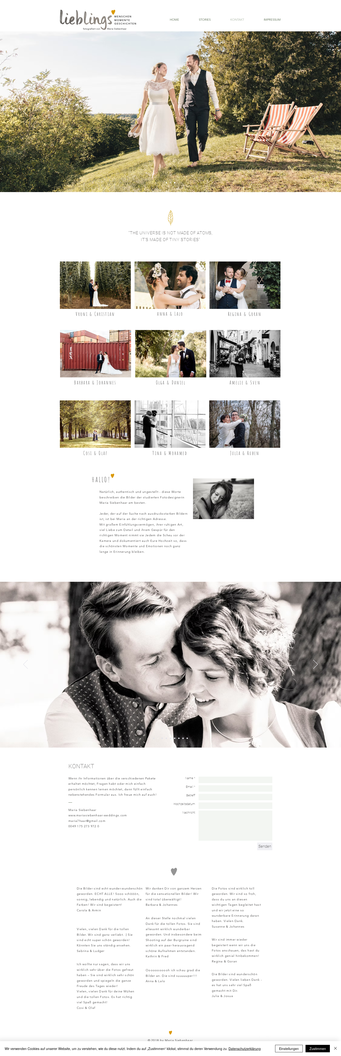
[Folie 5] (170, 738)
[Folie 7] (179, 738)
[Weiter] (315, 112)
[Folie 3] (174, 182)
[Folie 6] (174, 738)
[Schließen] (335, 1048)
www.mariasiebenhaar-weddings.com (97, 815)
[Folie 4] (166, 738)
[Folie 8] (183, 738)
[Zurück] (25, 112)
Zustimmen (317, 1048)
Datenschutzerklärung (244, 1048)
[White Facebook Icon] (257, 1038)
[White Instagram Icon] (269, 1038)
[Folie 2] (170, 182)
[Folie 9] (187, 738)
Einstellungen (289, 1048)
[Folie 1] (166, 182)
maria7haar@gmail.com (87, 821)
